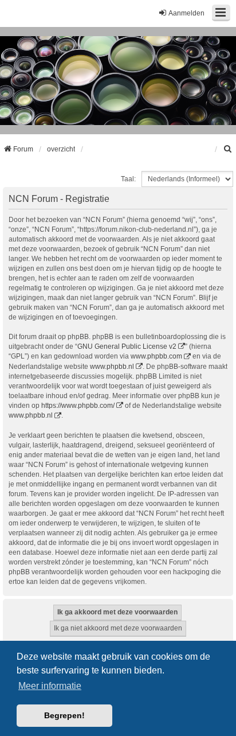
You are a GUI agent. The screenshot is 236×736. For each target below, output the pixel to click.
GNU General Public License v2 (126, 346)
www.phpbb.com (156, 356)
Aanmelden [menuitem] (186, 13)
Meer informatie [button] (49, 686)
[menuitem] (228, 149)
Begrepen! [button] (64, 715)
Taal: (128, 179)
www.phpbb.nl (112, 367)
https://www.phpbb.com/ (78, 406)
